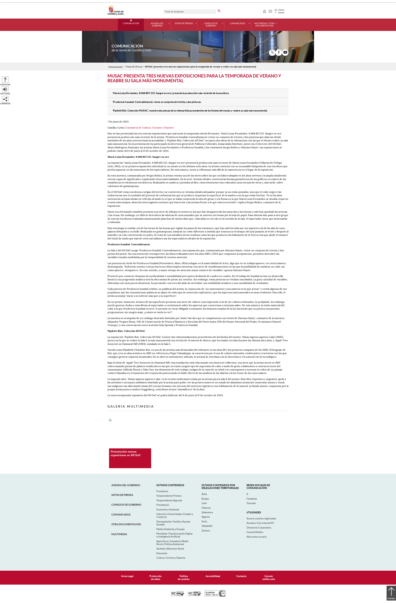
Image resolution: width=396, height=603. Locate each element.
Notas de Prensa (122, 495)
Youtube (251, 503)
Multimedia (119, 534)
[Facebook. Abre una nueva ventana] (278, 52)
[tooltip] (264, 10)
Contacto (241, 576)
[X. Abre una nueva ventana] (272, 52)
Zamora (206, 530)
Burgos (205, 498)
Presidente (162, 491)
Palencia (206, 507)
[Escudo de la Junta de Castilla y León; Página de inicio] (116, 14)
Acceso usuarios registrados (261, 518)
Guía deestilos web (269, 577)
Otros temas (281, 11)
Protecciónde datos (155, 577)
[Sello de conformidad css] (177, 595)
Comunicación (131, 23)
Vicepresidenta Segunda (169, 500)
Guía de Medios (255, 532)
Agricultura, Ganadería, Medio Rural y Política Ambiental (172, 542)
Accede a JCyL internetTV (260, 523)
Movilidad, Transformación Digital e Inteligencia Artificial (174, 535)
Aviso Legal (127, 576)
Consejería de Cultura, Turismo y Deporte (150, 127)
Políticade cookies (183, 577)
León (204, 503)
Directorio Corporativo (259, 527)
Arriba (391, 598)
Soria (204, 521)
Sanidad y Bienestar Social (170, 548)
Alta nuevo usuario (257, 536)
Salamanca (207, 512)
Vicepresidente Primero (169, 495)
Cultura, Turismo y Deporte (170, 557)
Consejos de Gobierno (126, 504)
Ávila (204, 494)
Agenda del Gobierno (125, 485)
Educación (161, 553)
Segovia (206, 516)
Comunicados (121, 514)
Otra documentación (126, 524)
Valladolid (207, 525)
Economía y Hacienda (167, 509)
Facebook (252, 498)
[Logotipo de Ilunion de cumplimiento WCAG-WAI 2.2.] (215, 595)
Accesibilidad (213, 576)
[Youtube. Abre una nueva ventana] (285, 52)
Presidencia (162, 504)
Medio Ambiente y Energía (170, 529)
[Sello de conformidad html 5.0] (194, 595)
